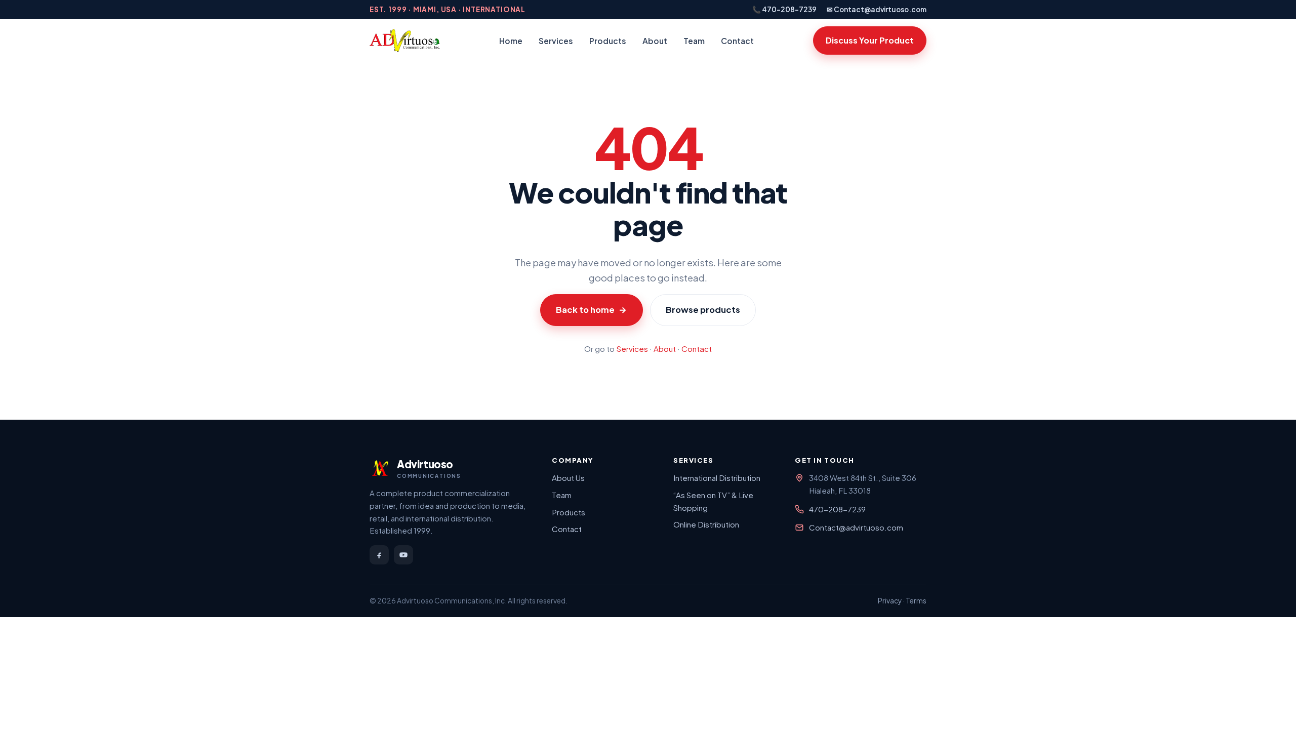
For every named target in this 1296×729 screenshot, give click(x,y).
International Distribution (716, 477)
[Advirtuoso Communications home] (405, 40)
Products (607, 41)
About (654, 41)
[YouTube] (403, 554)
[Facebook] (379, 554)
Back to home (591, 309)
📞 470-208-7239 (784, 9)
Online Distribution (706, 524)
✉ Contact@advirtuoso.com (876, 9)
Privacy (890, 600)
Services (556, 41)
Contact (737, 41)
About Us (568, 477)
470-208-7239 (837, 509)
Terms (916, 600)
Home (510, 41)
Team (694, 41)
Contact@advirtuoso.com (856, 527)
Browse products (703, 309)
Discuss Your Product (870, 40)
